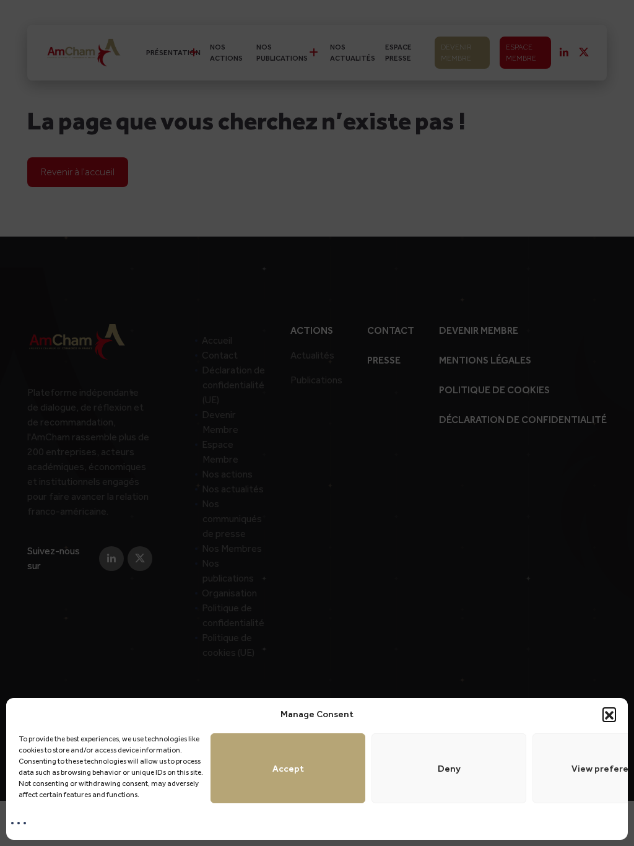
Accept (288, 768)
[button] (609, 714)
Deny (449, 768)
